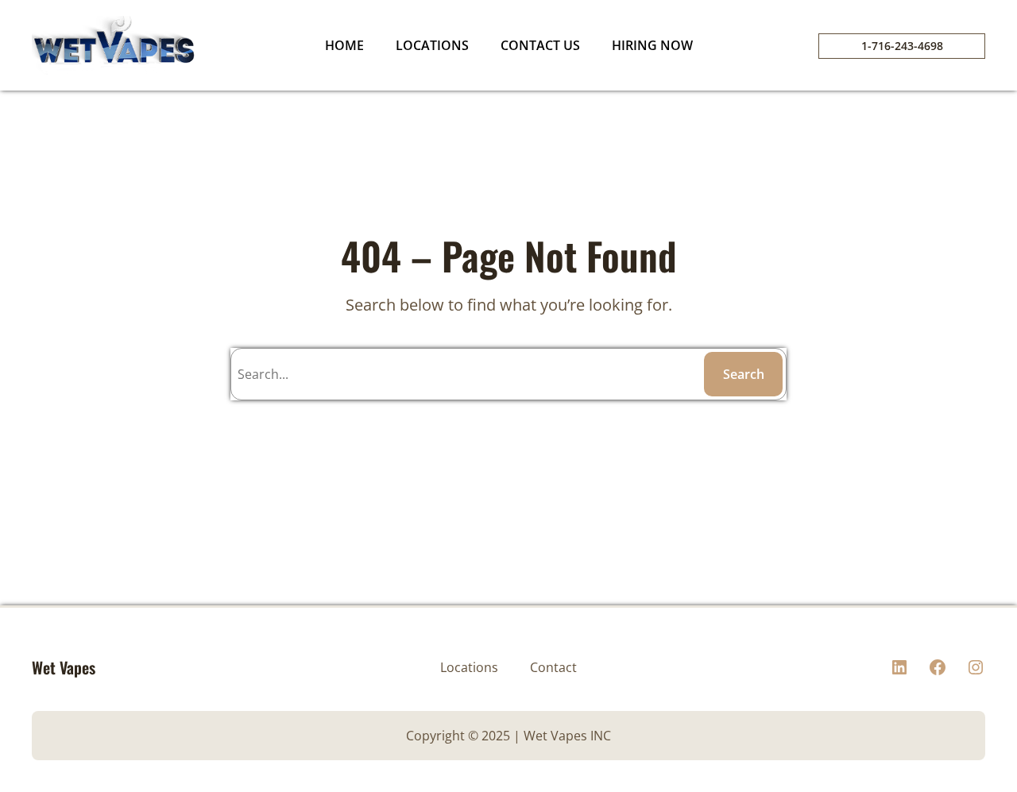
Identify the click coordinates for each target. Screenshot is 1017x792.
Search (743, 374)
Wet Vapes (63, 667)
